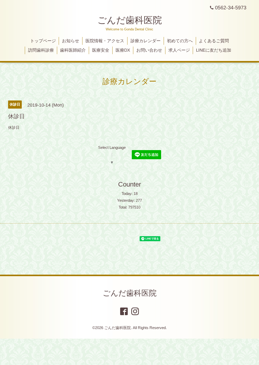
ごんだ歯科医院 (129, 20)
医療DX (123, 50)
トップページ (43, 40)
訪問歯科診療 (41, 50)
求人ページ (179, 50)
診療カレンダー (146, 40)
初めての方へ (180, 40)
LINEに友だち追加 (213, 50)
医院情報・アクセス (104, 40)
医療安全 (100, 50)
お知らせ (70, 40)
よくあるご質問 (214, 40)
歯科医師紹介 (73, 50)
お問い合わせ (149, 50)
